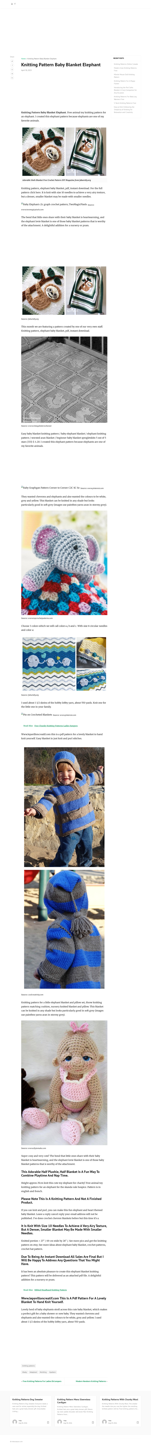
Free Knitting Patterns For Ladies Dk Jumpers (42, 1381)
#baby (24, 1372)
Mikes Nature (75, 4)
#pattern (52, 1372)
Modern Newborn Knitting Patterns (91, 1381)
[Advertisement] (75, 39)
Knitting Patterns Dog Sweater (27, 1399)
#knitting (43, 1372)
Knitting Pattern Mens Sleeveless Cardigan (73, 1401)
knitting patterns (28, 1366)
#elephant (33, 1372)
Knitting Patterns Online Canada (126, 64)
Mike (20, 1421)
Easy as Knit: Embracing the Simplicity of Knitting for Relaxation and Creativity (124, 109)
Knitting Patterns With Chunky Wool (120, 1399)
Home (23, 59)
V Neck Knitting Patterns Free (125, 103)
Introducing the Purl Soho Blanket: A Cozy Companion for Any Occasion (125, 90)
